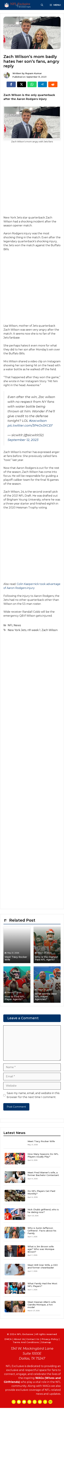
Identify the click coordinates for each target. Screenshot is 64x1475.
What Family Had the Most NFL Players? (42, 1284)
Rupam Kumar (33, 73)
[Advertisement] (32, 182)
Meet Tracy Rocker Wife (41, 1141)
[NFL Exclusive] (18, 5)
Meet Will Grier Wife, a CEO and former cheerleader (43, 1266)
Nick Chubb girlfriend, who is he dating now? (43, 1210)
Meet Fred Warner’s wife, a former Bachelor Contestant (43, 1173)
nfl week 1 (33, 630)
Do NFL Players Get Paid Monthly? (41, 1192)
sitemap (46, 1342)
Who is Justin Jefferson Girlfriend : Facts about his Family (42, 1230)
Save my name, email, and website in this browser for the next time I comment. (33, 1095)
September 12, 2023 (23, 440)
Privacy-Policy (50, 1339)
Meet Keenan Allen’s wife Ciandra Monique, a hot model (42, 1304)
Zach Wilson (50, 630)
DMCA (8, 1339)
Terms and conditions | (27, 1342)
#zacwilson (38, 421)
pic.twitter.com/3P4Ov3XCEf (30, 425)
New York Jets (17, 630)
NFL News (14, 625)
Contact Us (32, 1339)
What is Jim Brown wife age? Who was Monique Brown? (41, 1249)
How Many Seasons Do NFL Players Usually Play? (43, 1155)
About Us (19, 1339)
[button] (42, 5)
